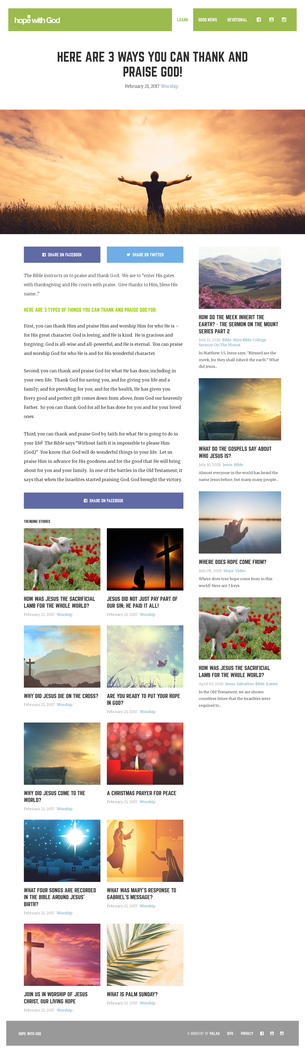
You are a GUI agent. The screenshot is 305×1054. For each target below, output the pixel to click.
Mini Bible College (249, 339)
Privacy (247, 1034)
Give (230, 1034)
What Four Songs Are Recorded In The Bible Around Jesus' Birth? (60, 897)
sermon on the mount (219, 344)
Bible (226, 339)
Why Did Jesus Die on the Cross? (61, 696)
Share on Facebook (106, 501)
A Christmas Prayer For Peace (141, 793)
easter (272, 683)
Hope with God (30, 1034)
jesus (227, 464)
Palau (215, 1034)
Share (65, 255)
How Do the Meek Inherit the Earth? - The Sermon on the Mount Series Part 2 (238, 324)
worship (169, 86)
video (240, 570)
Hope (229, 570)
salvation (245, 683)
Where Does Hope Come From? (232, 562)
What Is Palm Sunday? (132, 994)
